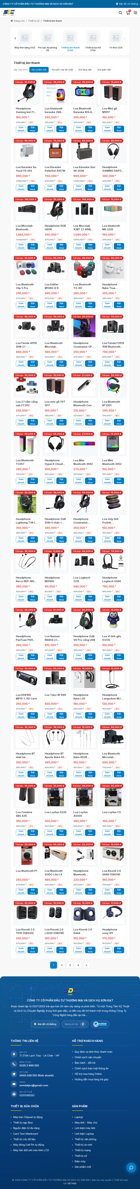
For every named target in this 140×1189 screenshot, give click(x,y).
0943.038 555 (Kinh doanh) (36, 1075)
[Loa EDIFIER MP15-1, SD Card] (27, 678)
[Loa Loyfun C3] (113, 795)
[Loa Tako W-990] (56, 678)
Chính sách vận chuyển (88, 1057)
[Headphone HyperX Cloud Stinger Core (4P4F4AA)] (56, 443)
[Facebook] (83, 1024)
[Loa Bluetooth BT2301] (113, 385)
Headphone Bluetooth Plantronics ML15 (84, 874)
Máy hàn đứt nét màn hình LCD (31, 1150)
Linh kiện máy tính (85, 1128)
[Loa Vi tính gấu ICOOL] (113, 619)
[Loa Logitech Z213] (84, 561)
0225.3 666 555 (29, 1065)
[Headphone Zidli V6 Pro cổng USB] (84, 619)
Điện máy (80, 1161)
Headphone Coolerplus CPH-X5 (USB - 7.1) (84, 346)
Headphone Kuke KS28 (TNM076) (80, 757)
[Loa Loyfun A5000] (84, 795)
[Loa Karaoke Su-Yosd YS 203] (27, 150)
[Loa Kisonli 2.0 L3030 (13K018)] (56, 912)
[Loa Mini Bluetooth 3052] (113, 443)
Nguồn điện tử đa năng (26, 1128)
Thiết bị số (33, 20)
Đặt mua (32, 129)
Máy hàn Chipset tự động (28, 1117)
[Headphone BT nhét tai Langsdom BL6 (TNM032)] (27, 736)
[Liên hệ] (131, 1168)
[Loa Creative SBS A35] (27, 795)
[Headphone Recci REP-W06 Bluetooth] (27, 561)
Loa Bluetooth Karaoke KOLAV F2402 (83, 112)
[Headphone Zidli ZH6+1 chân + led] (56, 502)
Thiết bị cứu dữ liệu (24, 1139)
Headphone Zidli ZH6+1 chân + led (55, 522)
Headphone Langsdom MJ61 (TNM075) (112, 698)
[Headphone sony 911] (113, 912)
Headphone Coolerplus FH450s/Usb (81, 522)
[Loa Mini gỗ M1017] (113, 91)
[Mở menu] (135, 12)
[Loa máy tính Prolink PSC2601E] (113, 502)
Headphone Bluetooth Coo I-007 (83, 405)
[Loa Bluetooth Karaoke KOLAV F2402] (84, 91)
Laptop (79, 1117)
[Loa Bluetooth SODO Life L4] (56, 854)
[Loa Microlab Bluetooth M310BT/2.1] (27, 209)
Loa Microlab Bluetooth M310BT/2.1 (24, 229)
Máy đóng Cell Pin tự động (28, 1144)
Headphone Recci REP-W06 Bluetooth (26, 581)
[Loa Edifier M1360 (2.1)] (56, 267)
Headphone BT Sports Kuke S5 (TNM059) (54, 757)
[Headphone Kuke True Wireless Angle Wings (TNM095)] (113, 267)
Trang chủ (19, 20)
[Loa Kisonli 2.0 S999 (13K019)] (113, 854)
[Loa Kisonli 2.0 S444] (84, 912)
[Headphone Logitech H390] (113, 561)
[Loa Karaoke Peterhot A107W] (56, 150)
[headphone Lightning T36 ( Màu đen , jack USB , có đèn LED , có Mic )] (27, 502)
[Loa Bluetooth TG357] (27, 443)
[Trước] (15, 38)
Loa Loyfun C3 (111, 812)
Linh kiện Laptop (84, 1133)
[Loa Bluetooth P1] (27, 854)
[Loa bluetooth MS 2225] (113, 209)
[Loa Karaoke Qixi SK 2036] (84, 150)
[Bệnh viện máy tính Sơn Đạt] (59, 12)
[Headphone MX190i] (56, 561)
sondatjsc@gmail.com (33, 1085)
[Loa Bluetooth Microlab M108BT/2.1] (113, 736)
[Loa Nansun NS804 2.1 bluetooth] (56, 619)
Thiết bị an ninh (83, 1144)
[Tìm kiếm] (120, 12)
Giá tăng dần (85, 69)
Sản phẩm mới (39, 69)
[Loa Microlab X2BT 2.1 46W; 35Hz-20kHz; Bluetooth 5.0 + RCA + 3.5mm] (84, 209)
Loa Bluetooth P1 (26, 870)
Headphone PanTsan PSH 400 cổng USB (25, 640)
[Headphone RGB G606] (56, 209)
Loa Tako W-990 (55, 695)
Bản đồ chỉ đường (128, 3)
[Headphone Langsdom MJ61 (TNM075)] (113, 678)
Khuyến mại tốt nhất (62, 69)
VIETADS (71, 1183)
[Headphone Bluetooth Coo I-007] (84, 385)
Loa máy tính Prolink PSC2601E (110, 522)
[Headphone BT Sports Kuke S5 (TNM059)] (56, 736)
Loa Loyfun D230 (55, 812)
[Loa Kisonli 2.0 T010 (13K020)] (27, 912)
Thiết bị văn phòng (85, 1139)
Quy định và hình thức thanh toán (93, 1051)
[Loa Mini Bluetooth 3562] (84, 443)
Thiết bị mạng (83, 1150)
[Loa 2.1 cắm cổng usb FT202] (27, 385)
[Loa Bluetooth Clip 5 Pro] (27, 267)
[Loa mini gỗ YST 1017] (56, 385)
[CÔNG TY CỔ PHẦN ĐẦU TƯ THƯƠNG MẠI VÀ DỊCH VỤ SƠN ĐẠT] (70, 991)
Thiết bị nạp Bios (23, 1122)
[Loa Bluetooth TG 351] (84, 267)
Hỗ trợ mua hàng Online (88, 1073)
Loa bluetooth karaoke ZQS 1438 (53, 112)
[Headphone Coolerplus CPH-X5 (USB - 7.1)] (84, 326)
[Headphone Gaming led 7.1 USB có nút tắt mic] (27, 91)
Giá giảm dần (104, 69)
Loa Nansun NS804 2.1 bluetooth (52, 640)
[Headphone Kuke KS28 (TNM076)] (84, 736)
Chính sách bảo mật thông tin (91, 1068)
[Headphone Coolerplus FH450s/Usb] (84, 502)
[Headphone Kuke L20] (84, 678)
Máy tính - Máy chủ (86, 1122)
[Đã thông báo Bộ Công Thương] (100, 1024)
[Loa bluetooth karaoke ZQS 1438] (56, 91)
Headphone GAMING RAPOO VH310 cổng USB (113, 170)
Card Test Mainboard (25, 1133)
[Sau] (124, 38)
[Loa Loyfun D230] (56, 795)
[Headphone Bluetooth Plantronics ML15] (84, 854)
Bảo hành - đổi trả (85, 1062)
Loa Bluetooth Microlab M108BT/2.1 (111, 757)
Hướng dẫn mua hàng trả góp (91, 1079)
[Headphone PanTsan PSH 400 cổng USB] (27, 619)
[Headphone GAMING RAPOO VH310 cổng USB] (113, 150)
